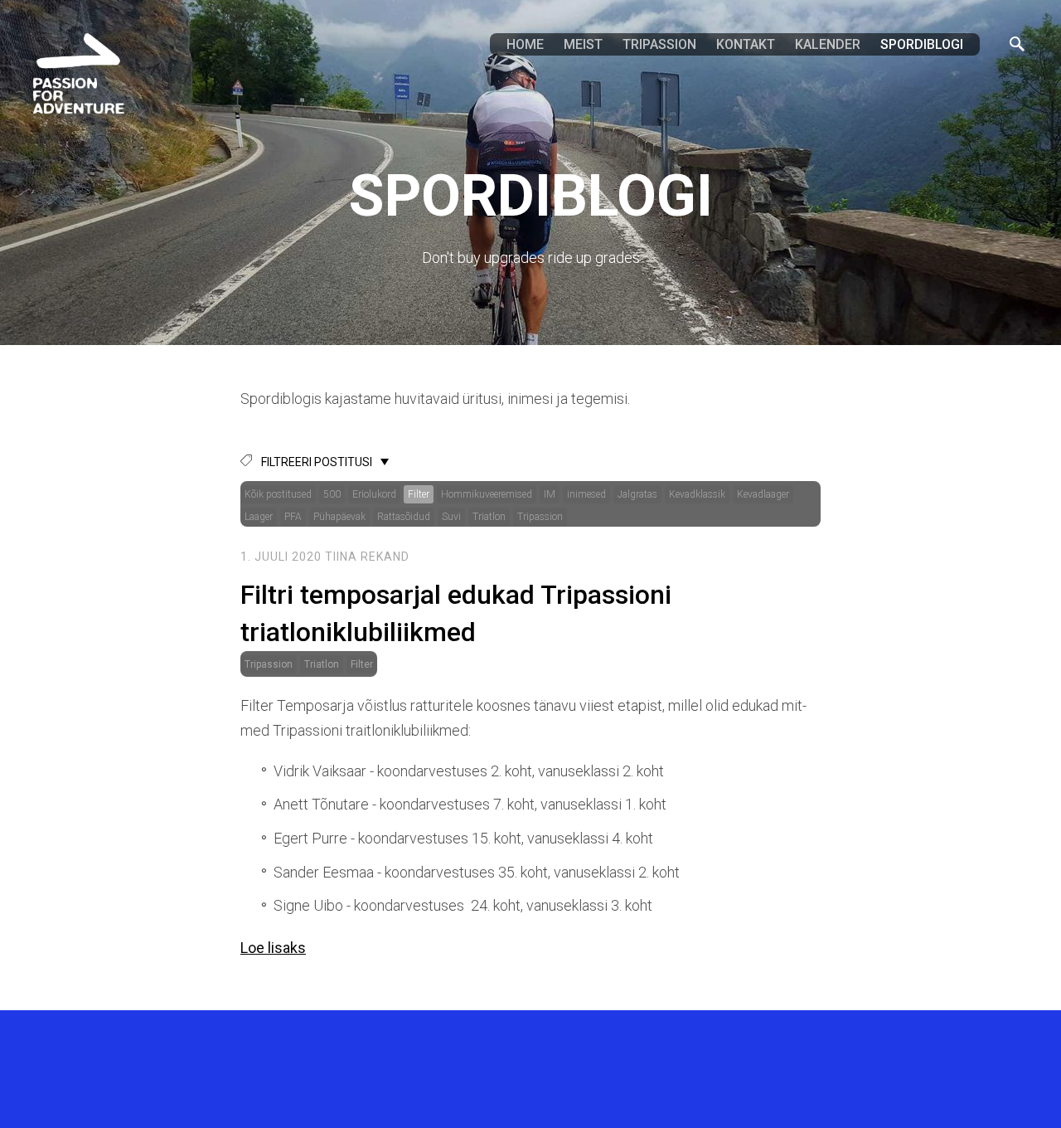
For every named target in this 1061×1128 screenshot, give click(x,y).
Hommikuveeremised (486, 494)
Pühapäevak (339, 517)
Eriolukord (374, 494)
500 (332, 494)
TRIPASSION (659, 44)
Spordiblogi (921, 44)
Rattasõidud (403, 517)
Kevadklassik (697, 494)
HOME (525, 44)
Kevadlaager (763, 494)
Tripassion (540, 517)
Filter (418, 494)
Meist (583, 44)
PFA (293, 517)
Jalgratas (637, 494)
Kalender (827, 44)
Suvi (451, 517)
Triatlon (489, 517)
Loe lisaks (273, 947)
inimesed (586, 494)
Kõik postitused (278, 494)
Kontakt (745, 44)
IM (549, 494)
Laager (259, 517)
